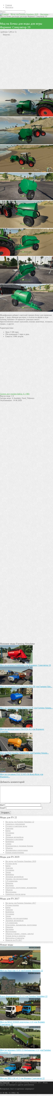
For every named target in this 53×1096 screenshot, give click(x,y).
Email (3, 808)
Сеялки (8, 844)
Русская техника (12, 905)
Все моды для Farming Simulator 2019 (20, 861)
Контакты (9, 7)
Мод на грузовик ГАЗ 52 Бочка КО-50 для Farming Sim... (26, 686)
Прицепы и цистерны (14, 839)
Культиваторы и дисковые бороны (19, 846)
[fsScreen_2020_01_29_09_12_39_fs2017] (26, 311)
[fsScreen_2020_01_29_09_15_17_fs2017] (26, 116)
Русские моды (11, 864)
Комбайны (9, 842)
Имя (2, 805)
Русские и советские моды (16, 826)
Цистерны (44, 14)
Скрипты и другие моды (15, 894)
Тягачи (8, 835)
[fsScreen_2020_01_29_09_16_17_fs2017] (26, 172)
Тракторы (9, 828)
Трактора (9, 868)
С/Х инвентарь (11, 881)
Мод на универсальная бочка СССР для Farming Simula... (26, 708)
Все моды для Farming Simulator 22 (19, 822)
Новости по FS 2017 (13, 940)
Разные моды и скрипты (15, 936)
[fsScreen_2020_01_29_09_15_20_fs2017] (26, 144)
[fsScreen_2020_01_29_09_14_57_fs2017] (26, 255)
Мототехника (10, 892)
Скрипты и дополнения (15, 824)
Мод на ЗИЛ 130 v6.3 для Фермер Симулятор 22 (22, 1078)
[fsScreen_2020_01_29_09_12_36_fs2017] (26, 283)
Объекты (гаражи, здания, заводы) (19, 934)
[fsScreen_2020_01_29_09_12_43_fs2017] (26, 199)
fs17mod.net (5, 1083)
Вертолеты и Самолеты (14, 938)
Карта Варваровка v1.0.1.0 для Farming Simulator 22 (23, 996)
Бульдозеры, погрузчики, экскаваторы (21, 888)
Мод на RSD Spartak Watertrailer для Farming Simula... (24, 753)
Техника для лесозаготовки (16, 879)
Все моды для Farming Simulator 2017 (20, 903)
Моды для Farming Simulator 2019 (24, 14)
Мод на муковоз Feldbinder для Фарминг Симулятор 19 (25, 665)
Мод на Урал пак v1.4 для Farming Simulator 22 (21, 970)
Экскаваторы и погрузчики (16, 850)
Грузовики (9, 833)
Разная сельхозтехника (14, 852)
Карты (7, 831)
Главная (8, 5)
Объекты (9, 848)
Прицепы (9, 883)
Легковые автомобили (14, 837)
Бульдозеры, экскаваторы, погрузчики (21, 925)
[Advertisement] (26, 62)
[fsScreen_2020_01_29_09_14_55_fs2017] (26, 227)
